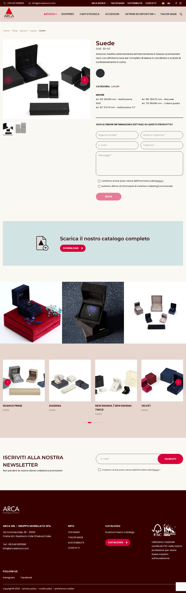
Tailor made (117, 3)
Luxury (33, 30)
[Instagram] (180, 3)
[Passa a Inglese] (168, 3)
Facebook (26, 577)
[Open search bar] (181, 14)
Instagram (9, 577)
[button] (85, 80)
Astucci (24, 30)
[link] (24, 388)
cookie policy (45, 588)
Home (7, 30)
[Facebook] (176, 3)
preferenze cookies (64, 588)
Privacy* (159, 180)
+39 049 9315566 (16, 544)
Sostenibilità (134, 3)
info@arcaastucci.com (16, 548)
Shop (14, 30)
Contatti (150, 3)
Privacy (155, 470)
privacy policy (29, 588)
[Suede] (46, 79)
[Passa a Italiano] (163, 3)
